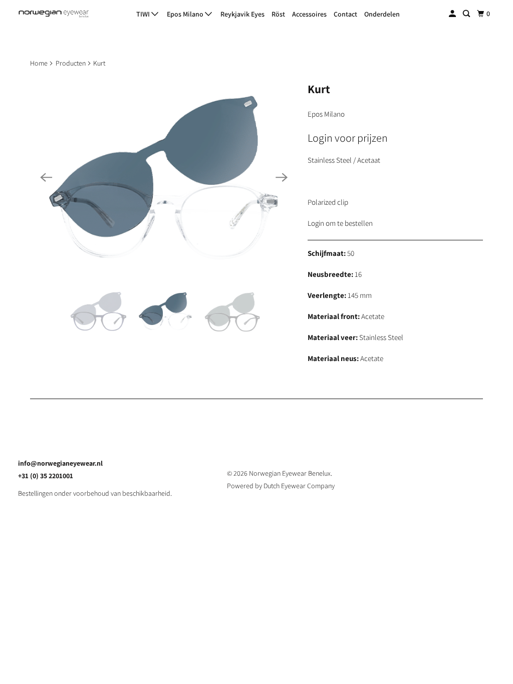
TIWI (143, 14)
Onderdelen (382, 14)
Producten (71, 63)
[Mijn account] (453, 14)
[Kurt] (164, 177)
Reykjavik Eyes (242, 14)
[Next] (282, 177)
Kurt (319, 89)
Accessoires (309, 14)
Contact (345, 14)
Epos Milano (186, 14)
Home (39, 63)
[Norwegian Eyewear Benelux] (53, 14)
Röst (278, 14)
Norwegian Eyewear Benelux (290, 473)
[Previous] (46, 177)
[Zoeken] (467, 14)
